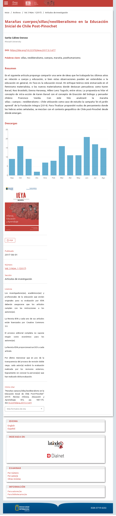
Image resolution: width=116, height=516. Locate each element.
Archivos (17, 12)
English (11, 425)
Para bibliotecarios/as (17, 494)
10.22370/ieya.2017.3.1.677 (20, 403)
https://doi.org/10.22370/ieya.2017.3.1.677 (33, 50)
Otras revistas (14, 479)
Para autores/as (15, 491)
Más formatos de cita (16, 408)
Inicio (7, 12)
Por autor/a (13, 476)
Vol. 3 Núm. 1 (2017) (33, 12)
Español (11, 428)
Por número (13, 473)
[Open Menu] (6, 3)
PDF (11, 240)
